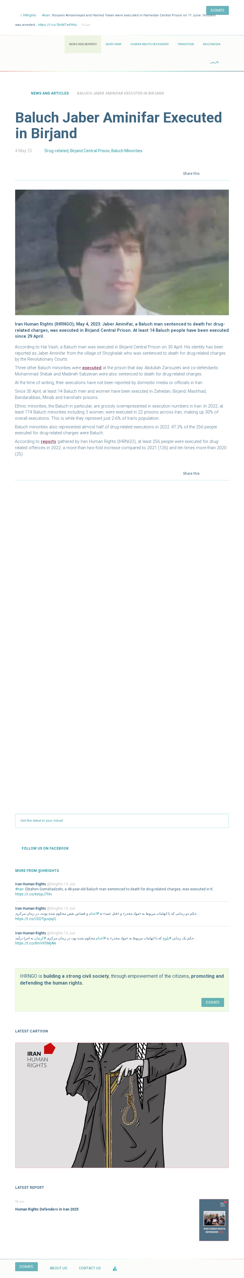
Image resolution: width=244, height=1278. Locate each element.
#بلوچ (167, 938)
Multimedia (211, 44)
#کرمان (40, 938)
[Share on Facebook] (208, 173)
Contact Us (90, 1268)
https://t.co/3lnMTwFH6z (57, 25)
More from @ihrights (37, 871)
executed (91, 367)
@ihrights (55, 884)
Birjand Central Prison (90, 150)
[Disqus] (122, 563)
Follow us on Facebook (45, 848)
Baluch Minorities (127, 150)
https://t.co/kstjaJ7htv (33, 894)
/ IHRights (28, 15)
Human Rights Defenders (149, 44)
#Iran (46, 15)
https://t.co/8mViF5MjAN (35, 943)
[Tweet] (216, 173)
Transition (186, 44)
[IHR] (40, 44)
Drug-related (56, 150)
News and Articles (50, 93)
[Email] (225, 173)
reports (48, 441)
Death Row (113, 44)
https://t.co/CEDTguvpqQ (35, 919)
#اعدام (94, 913)
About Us (58, 1268)
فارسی (214, 62)
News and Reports (83, 44)
